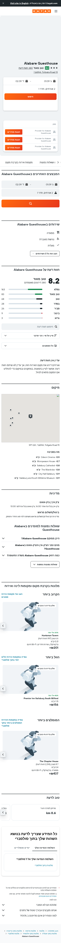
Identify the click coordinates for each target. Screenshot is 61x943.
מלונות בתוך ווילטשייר (31, 933)
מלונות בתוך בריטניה (14, 931)
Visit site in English (19, 3)
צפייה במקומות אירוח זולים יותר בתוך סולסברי (14, 658)
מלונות (41, 931)
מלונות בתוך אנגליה (49, 933)
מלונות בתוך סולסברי (44, 865)
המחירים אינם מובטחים (48, 896)
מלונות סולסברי (13, 933)
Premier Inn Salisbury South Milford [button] (41, 698)
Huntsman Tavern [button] (50, 635)
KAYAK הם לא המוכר (46, 904)
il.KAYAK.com (53, 931)
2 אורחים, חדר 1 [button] (46, 88)
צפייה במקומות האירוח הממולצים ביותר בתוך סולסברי (12, 722)
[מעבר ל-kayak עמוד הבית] (41, 11)
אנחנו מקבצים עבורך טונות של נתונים (38, 910)
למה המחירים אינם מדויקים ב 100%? (38, 915)
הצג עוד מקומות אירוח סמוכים (11, 595)
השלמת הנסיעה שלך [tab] (45, 847)
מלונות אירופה (30, 931)
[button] (3, 3)
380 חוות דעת (26, 67)
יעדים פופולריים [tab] (22, 847)
